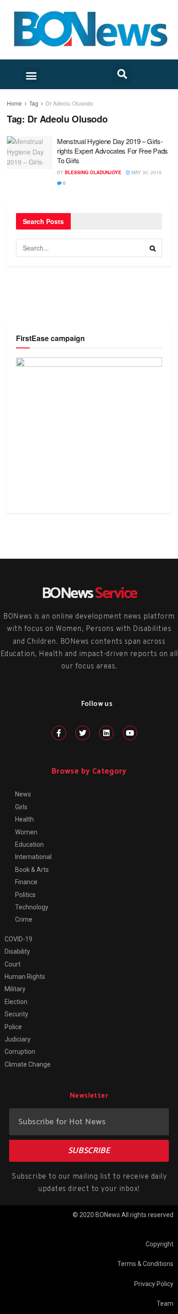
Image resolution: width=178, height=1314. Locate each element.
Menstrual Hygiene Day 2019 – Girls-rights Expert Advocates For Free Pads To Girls (112, 150)
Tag (33, 103)
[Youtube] (130, 733)
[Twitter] (82, 733)
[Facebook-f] (59, 733)
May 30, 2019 (146, 172)
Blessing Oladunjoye (93, 172)
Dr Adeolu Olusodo (69, 103)
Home (14, 103)
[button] (31, 75)
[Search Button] (153, 248)
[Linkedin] (106, 733)
